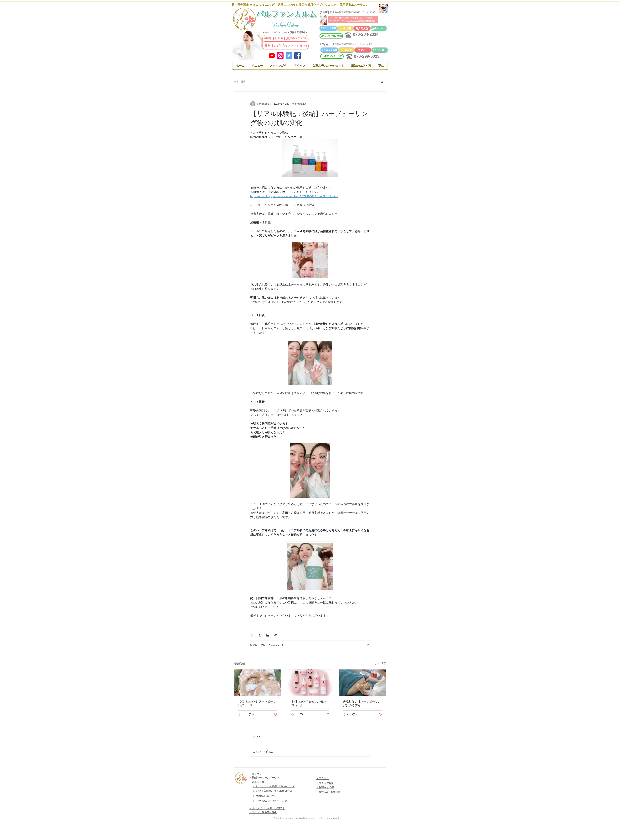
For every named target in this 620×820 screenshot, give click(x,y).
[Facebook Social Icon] (297, 55)
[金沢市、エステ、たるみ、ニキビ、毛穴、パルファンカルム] (280, 55)
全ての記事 (239, 81)
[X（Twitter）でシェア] (259, 635)
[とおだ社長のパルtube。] (272, 55)
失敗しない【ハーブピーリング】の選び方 (362, 703)
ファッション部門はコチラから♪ (361, 20)
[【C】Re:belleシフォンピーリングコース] (257, 682)
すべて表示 (380, 663)
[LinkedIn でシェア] (267, 635)
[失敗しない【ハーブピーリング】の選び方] (362, 682)
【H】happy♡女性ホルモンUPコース (308, 703)
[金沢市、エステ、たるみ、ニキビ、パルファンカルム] (289, 55)
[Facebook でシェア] (251, 635)
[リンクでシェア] (275, 635)
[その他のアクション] (368, 104)
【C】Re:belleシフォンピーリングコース (257, 703)
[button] (381, 81)
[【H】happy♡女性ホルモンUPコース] (310, 682)
